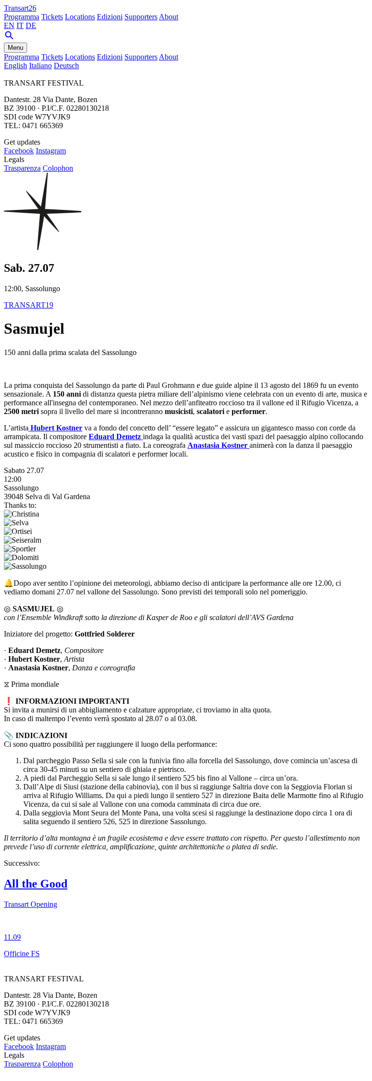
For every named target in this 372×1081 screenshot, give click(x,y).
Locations (80, 17)
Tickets (52, 17)
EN (9, 25)
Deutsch (66, 65)
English (15, 65)
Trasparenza (22, 168)
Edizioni (110, 17)
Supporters (140, 17)
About (168, 17)
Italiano (40, 65)
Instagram (51, 151)
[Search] (9, 38)
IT (20, 25)
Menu (15, 47)
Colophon (58, 168)
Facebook (19, 151)
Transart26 (20, 8)
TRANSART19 (28, 305)
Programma (21, 17)
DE (31, 25)
